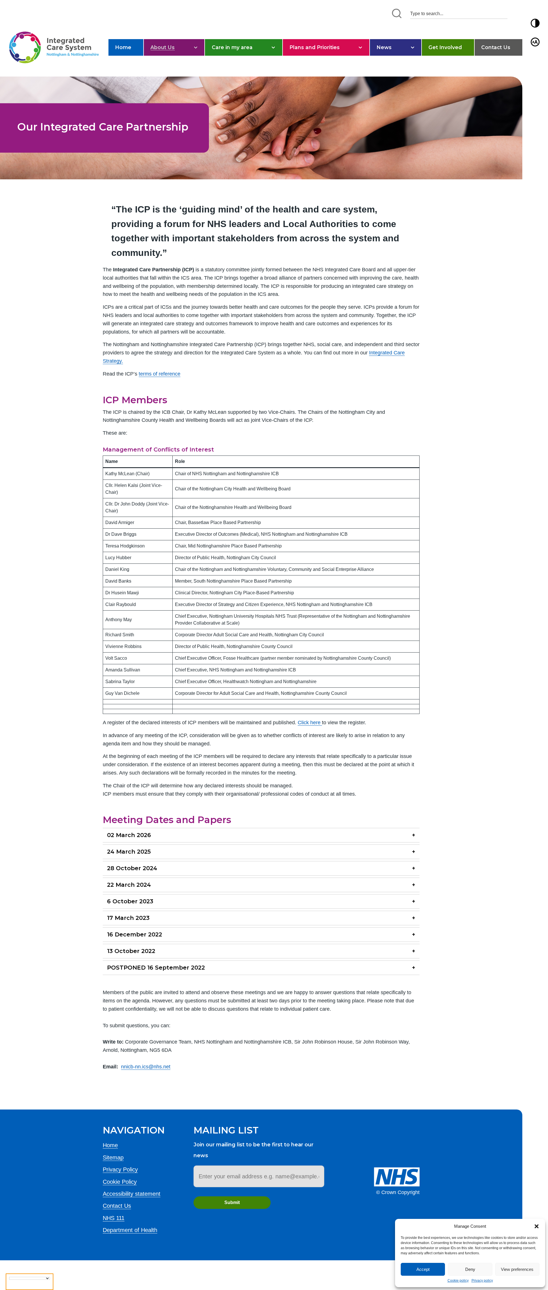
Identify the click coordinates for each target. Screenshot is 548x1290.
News (384, 47)
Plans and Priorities (314, 47)
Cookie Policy (120, 1182)
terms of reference (159, 374)
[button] (536, 1226)
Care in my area (232, 47)
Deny (470, 1269)
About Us (162, 47)
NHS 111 (113, 1218)
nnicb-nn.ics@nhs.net (145, 1067)
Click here (310, 722)
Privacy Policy (120, 1169)
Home (123, 47)
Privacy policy (482, 1281)
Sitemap (113, 1157)
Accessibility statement (131, 1194)
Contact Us (495, 47)
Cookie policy (458, 1281)
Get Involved (445, 47)
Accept (423, 1269)
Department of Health (130, 1230)
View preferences (517, 1269)
